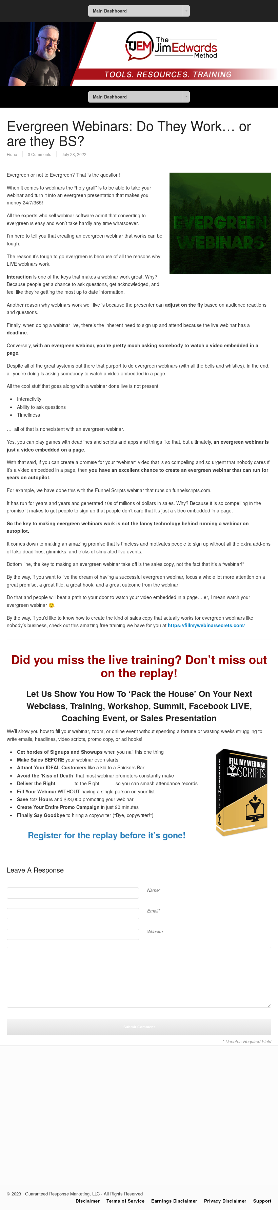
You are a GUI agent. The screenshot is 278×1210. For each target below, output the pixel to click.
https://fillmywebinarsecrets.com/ (206, 625)
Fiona (12, 154)
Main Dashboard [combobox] (110, 11)
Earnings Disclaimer (174, 1200)
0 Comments (39, 154)
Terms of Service (125, 1200)
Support (262, 1200)
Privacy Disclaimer (225, 1200)
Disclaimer (88, 1200)
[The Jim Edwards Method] (139, 84)
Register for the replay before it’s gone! (106, 835)
